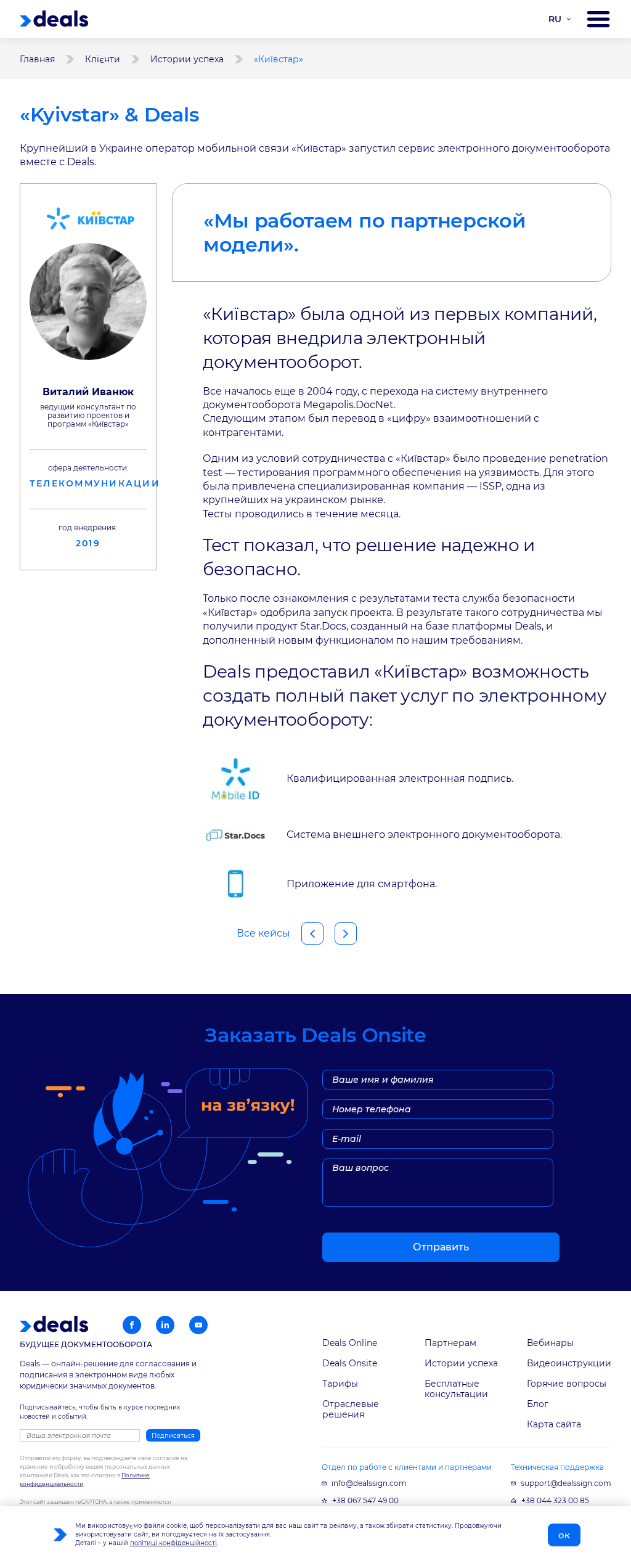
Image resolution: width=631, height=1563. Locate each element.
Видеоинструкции (569, 1363)
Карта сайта (554, 1424)
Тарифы (340, 1383)
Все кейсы (263, 933)
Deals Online (349, 1342)
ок (564, 1535)
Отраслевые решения (350, 1409)
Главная (37, 59)
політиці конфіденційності (173, 1543)
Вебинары (550, 1342)
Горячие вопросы (566, 1383)
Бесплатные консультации (456, 1389)
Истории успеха (187, 59)
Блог (537, 1403)
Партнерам (450, 1342)
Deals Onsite (349, 1363)
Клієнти (102, 59)
